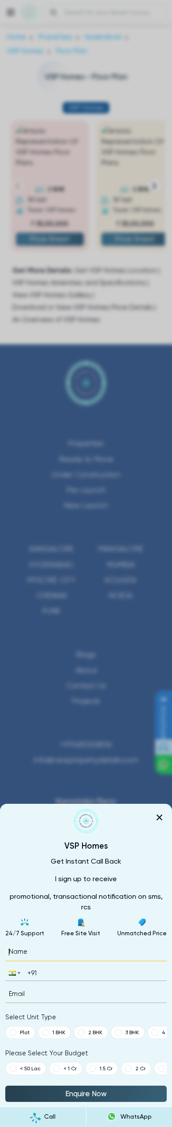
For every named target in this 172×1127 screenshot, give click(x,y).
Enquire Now (86, 1093)
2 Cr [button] (140, 1068)
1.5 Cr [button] (106, 1068)
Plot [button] (25, 1032)
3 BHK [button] (132, 1032)
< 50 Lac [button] (30, 1068)
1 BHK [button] (58, 1032)
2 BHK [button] (95, 1032)
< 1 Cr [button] (70, 1068)
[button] (13, 973)
